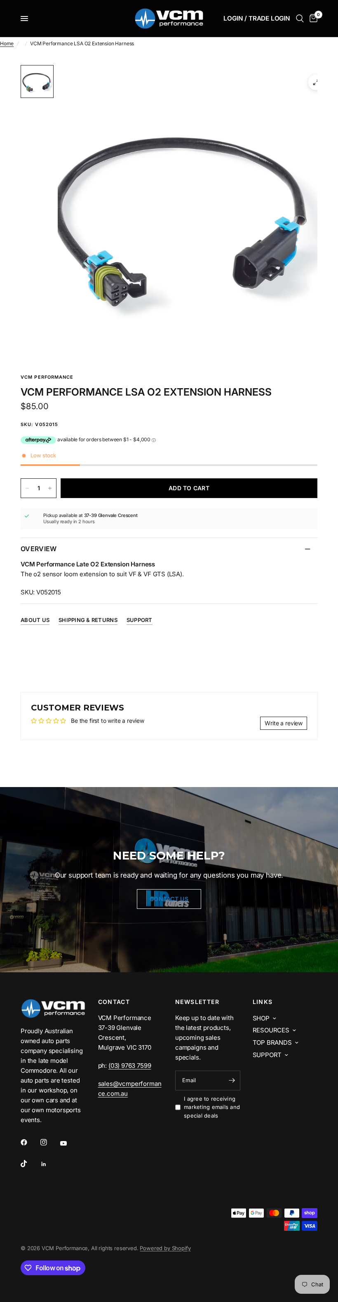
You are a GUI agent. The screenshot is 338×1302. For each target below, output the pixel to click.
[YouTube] (69, 1143)
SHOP (261, 1018)
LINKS (263, 1002)
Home (7, 43)
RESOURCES (271, 1030)
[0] (312, 18)
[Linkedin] (49, 1164)
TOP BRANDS (272, 1042)
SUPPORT (267, 1055)
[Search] (300, 18)
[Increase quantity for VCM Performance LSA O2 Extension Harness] (50, 488)
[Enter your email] (232, 1080)
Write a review (284, 723)
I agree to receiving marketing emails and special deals (212, 1107)
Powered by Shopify (165, 1248)
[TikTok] (30, 1164)
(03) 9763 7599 (129, 1065)
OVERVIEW (39, 549)
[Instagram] (49, 1142)
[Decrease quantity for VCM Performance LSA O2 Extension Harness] (27, 488)
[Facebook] (30, 1142)
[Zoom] (316, 82)
